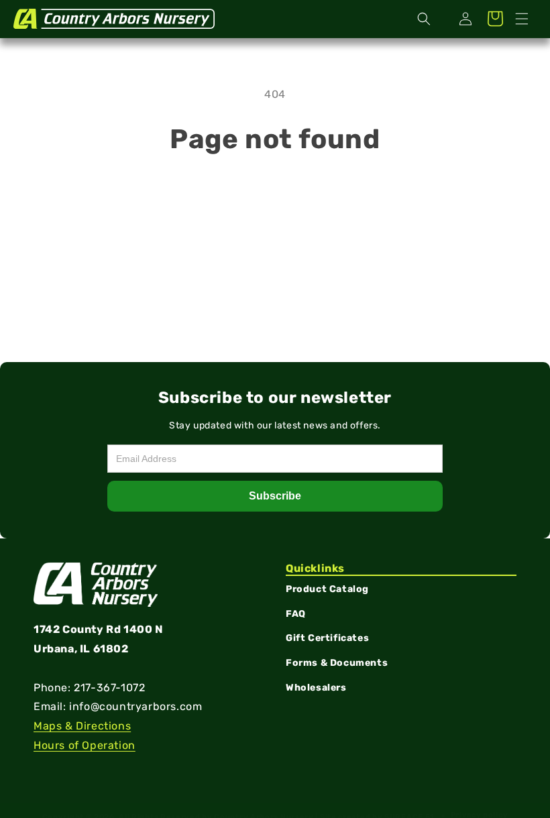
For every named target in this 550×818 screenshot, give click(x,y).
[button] (522, 19)
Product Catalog (327, 589)
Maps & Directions (82, 725)
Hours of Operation (84, 745)
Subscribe (275, 496)
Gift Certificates (327, 638)
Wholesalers (316, 687)
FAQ (296, 614)
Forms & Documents (337, 662)
